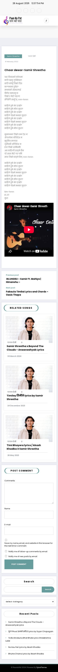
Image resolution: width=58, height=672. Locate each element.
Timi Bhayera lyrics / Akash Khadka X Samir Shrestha (24, 447)
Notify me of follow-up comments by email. (28, 551)
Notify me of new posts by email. (23, 556)
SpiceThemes (41, 667)
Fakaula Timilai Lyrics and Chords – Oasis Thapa (27, 293)
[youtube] (39, 10)
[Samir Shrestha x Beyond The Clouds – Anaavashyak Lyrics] (29, 329)
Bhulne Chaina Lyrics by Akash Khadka (26, 653)
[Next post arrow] (51, 293)
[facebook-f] (19, 10)
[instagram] (32, 10)
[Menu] (56, 20)
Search (29, 581)
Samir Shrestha (13, 56)
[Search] (46, 20)
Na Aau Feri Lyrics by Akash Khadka (24, 647)
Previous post (12, 275)
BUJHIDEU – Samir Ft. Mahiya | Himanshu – (23, 280)
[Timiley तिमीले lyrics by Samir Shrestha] (29, 378)
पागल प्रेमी (32, 56)
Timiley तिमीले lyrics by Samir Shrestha (25, 397)
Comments (9, 480)
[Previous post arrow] (51, 279)
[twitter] (25, 10)
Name (7, 508)
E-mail (7, 524)
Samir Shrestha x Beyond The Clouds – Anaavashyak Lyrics (25, 347)
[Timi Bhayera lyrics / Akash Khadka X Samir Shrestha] (29, 428)
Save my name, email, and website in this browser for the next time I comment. (28, 544)
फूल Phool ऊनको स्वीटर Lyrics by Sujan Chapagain (30, 631)
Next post (10, 288)
